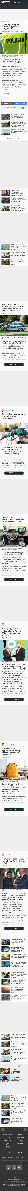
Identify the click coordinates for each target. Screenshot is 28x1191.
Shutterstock (23, 337)
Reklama (7, 1155)
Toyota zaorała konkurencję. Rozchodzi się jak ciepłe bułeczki (12, 519)
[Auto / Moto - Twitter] (14, 1167)
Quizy (8, 1147)
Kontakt (20, 1152)
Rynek (7, 1144)
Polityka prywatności (7, 1157)
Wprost (17, 661)
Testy (20, 1135)
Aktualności (7, 1135)
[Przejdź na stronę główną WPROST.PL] (0, 2)
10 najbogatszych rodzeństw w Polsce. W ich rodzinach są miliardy (11, 632)
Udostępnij (22, 103)
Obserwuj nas (13, 107)
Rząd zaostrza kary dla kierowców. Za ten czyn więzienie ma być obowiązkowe (12, 307)
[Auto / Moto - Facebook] (8, 1167)
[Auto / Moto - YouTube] (19, 1167)
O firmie (8, 1152)
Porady (20, 1141)
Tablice (20, 1144)
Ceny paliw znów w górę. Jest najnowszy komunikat (13, 416)
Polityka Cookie (20, 1157)
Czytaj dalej (14, 365)
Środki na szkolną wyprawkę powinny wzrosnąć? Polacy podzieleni (10, 751)
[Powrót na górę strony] (25, 1129)
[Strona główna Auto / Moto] (5, 2)
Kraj (7, 98)
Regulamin (20, 1155)
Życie (3, 98)
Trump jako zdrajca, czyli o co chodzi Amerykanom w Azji (13, 861)
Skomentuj (6, 103)
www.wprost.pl (13, 1186)
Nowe (7, 1138)
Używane (20, 1138)
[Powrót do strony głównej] (2, 1129)
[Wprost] (1, 22)
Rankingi (7, 1141)
